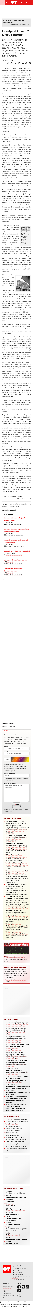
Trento (28, 504)
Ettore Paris (9, 60)
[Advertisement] (16, 649)
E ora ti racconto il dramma (15, 1142)
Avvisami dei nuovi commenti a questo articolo (16, 780)
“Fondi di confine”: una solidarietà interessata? (14, 1129)
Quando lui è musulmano (12, 496)
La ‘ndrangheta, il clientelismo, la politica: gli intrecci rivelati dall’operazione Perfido (16, 857)
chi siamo (15, 1278)
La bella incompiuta (13, 1144)
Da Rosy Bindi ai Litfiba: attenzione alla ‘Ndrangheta (17, 934)
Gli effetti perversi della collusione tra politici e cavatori (17, 926)
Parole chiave (7, 1288)
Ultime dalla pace (23, 499)
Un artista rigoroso (12, 1135)
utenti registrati (19, 737)
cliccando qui (9, 771)
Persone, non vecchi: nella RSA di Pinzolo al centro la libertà (16, 1138)
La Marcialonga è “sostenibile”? (17, 1121)
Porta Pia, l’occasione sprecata (16, 1119)
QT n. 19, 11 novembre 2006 (14, 524)
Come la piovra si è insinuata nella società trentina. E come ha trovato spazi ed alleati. (17, 865)
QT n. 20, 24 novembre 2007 (15, 546)
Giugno (13, 1223)
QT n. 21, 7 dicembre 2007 (15, 20)
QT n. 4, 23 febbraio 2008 (14, 563)
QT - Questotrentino (13, 1126)
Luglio (14, 1218)
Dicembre (10, 1200)
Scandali (22, 504)
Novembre (10, 1205)
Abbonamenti (7, 1293)
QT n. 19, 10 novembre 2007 (15, 535)
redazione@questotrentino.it (21, 1276)
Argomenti (6, 1289)
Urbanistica (15, 506)
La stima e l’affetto (12, 1124)
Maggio (17, 1229)
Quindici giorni (8, 22)
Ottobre (15, 1209)
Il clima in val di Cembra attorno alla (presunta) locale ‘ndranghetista (16, 838)
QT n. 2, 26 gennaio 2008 (14, 555)
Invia (17, 804)
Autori (4, 1291)
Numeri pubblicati (8, 1286)
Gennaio (16, 1196)
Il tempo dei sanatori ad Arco (16, 1146)
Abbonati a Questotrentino (15, 967)
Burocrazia (14, 504)
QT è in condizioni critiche (14, 957)
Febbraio (15, 1192)
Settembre (12, 1213)
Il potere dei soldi (12, 1133)
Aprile (13, 1234)
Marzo (16, 1238)
